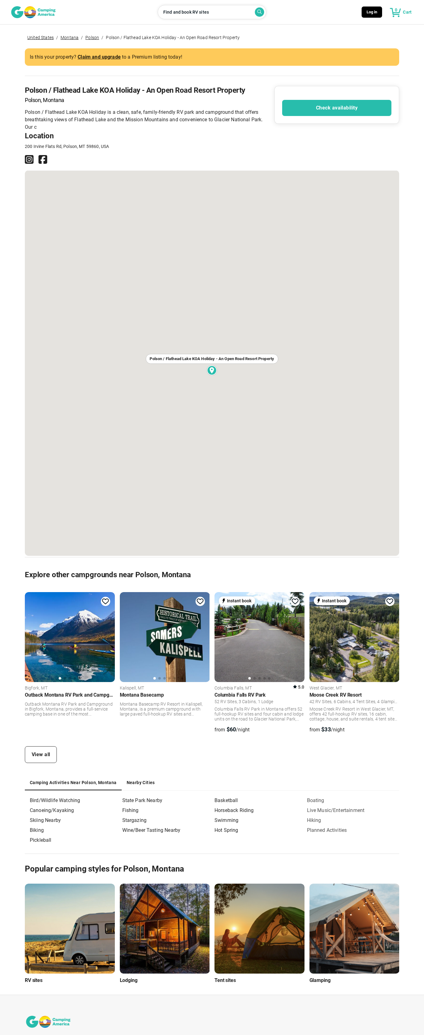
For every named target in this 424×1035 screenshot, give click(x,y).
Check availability (337, 108)
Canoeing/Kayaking (52, 810)
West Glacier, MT (325, 688)
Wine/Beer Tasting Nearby (151, 830)
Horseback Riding (234, 810)
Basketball (226, 800)
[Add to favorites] (105, 601)
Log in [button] (372, 12)
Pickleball (41, 840)
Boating (315, 800)
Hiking (314, 820)
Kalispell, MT (132, 688)
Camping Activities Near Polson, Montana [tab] (73, 782)
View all (41, 754)
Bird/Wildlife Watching (55, 800)
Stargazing (134, 820)
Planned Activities (327, 830)
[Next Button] (108, 637)
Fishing (130, 810)
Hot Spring (226, 830)
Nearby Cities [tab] (141, 782)
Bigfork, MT (36, 688)
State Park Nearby (142, 800)
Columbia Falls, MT (233, 688)
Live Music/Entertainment (336, 810)
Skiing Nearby (45, 820)
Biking (37, 830)
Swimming (226, 820)
